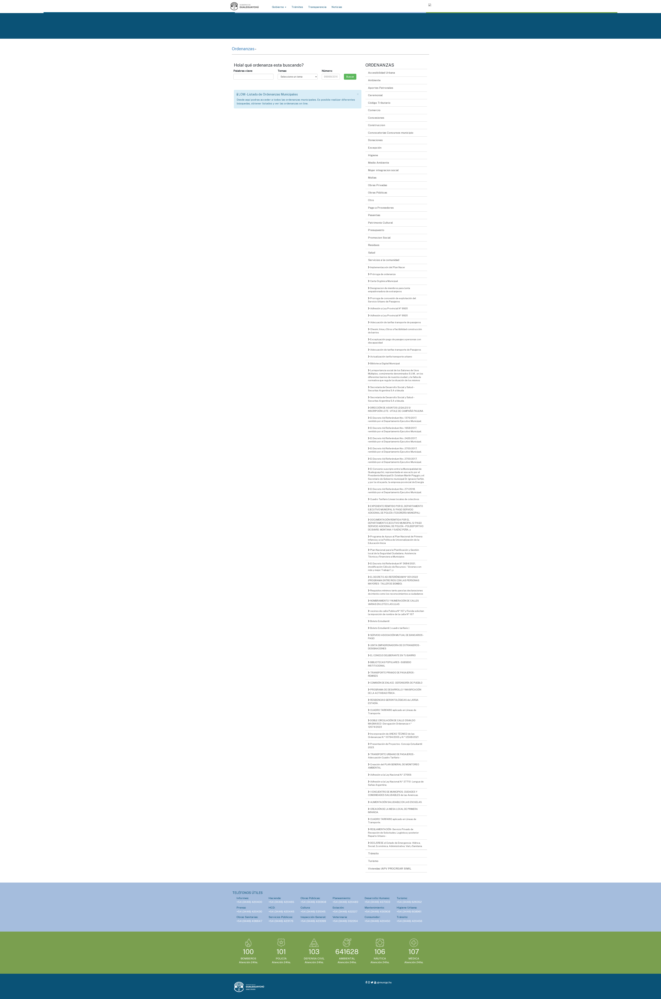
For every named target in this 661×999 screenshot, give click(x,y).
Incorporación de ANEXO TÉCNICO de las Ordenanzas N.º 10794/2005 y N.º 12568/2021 (393, 735)
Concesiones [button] (376, 117)
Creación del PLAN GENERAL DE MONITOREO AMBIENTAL (393, 766)
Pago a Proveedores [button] (381, 207)
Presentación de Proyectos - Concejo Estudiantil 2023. (395, 746)
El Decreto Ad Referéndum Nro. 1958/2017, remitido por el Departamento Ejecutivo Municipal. (395, 430)
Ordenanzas (243, 48)
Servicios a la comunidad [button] (383, 260)
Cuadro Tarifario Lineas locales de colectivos (394, 499)
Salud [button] (371, 252)
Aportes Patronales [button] (380, 87)
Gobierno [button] (278, 7)
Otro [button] (371, 200)
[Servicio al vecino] (429, 4)
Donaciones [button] (375, 140)
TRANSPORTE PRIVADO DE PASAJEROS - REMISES (391, 674)
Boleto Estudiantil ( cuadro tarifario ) (389, 628)
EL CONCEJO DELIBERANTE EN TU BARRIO (393, 655)
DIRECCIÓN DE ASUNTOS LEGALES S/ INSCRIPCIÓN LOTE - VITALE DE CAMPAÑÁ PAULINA (395, 409)
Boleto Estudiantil (380, 621)
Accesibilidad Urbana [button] (381, 72)
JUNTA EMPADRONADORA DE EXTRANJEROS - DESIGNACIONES (394, 647)
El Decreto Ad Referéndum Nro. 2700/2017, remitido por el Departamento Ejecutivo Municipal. (395, 450)
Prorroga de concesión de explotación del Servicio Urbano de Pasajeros (392, 300)
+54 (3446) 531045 (313, 911)
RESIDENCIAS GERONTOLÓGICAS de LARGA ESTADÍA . (393, 702)
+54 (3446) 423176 (281, 921)
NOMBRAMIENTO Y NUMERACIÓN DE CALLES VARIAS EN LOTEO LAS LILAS (393, 602)
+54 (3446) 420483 (345, 902)
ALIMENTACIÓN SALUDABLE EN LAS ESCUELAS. (396, 802)
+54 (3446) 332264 (345, 921)
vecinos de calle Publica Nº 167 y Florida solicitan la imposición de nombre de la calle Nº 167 (396, 613)
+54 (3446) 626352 (409, 902)
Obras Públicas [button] (377, 192)
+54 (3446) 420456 (409, 921)
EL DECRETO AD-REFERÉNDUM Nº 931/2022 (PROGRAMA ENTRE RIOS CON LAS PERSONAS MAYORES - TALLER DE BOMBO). (393, 580)
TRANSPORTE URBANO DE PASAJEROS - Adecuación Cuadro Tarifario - (391, 756)
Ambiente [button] (374, 80)
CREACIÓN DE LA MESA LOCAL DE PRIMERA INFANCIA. (393, 811)
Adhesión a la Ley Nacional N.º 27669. (391, 774)
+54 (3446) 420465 (281, 902)
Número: (327, 70)
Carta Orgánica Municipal (384, 281)
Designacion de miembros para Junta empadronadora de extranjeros (389, 290)
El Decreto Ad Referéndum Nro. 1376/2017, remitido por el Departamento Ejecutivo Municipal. (395, 419)
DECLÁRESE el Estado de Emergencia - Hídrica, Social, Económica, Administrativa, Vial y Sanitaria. (395, 844)
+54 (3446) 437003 (377, 902)
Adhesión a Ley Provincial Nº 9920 (389, 308)
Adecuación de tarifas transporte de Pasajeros (395, 349)
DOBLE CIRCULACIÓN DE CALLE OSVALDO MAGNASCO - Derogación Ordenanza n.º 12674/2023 (391, 723)
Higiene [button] (373, 155)
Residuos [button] (373, 245)
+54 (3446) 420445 (281, 911)
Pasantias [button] (374, 215)
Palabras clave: (243, 70)
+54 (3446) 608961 (409, 911)
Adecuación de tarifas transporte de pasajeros (395, 322)
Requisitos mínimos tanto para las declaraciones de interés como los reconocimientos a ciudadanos (395, 592)
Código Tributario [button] (379, 102)
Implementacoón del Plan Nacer (387, 267)
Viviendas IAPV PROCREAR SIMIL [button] (389, 868)
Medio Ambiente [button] (378, 162)
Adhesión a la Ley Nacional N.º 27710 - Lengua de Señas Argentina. (396, 783)
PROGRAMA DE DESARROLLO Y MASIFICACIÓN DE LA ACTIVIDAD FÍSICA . (394, 691)
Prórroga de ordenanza (383, 274)
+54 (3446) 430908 (313, 902)
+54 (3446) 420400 (249, 902)
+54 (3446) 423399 (313, 921)
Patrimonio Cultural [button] (380, 222)
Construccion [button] (376, 125)
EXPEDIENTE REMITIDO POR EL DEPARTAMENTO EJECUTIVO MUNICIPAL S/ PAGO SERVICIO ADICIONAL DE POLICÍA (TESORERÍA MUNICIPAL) (395, 509)
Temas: (282, 70)
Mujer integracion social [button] (383, 170)
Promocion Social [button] (379, 237)
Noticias (337, 7)
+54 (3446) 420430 (249, 911)
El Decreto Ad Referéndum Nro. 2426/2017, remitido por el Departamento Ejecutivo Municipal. (395, 440)
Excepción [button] (374, 147)
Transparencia (317, 7)
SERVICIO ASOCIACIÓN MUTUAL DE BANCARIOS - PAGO (396, 637)
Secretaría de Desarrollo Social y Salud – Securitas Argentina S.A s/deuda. (391, 399)
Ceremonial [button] (375, 95)
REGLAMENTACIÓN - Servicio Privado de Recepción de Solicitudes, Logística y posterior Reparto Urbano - (393, 832)
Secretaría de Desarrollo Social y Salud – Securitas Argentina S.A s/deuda (391, 389)
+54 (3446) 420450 (377, 921)
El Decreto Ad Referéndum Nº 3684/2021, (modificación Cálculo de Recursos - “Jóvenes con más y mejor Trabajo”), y (394, 566)
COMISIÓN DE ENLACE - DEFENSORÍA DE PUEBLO (396, 682)
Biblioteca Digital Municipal (385, 363)
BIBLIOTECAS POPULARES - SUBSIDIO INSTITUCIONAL (389, 664)
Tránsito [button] (373, 853)
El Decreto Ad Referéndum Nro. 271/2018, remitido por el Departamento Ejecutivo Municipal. (395, 491)
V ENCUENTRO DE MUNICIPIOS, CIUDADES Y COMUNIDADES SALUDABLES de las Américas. (393, 793)
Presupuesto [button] (376, 230)
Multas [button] (372, 177)
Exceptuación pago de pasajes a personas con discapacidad (394, 341)
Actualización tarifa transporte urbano (391, 356)
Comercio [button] (374, 110)
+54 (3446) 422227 (345, 911)
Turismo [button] (373, 861)
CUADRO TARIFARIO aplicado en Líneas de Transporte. (392, 712)
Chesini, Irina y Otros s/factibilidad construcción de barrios (395, 331)
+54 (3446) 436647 (249, 921)
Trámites (297, 7)
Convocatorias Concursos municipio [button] (390, 132)
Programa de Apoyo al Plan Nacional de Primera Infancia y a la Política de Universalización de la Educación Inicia (395, 539)
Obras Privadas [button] (377, 185)
